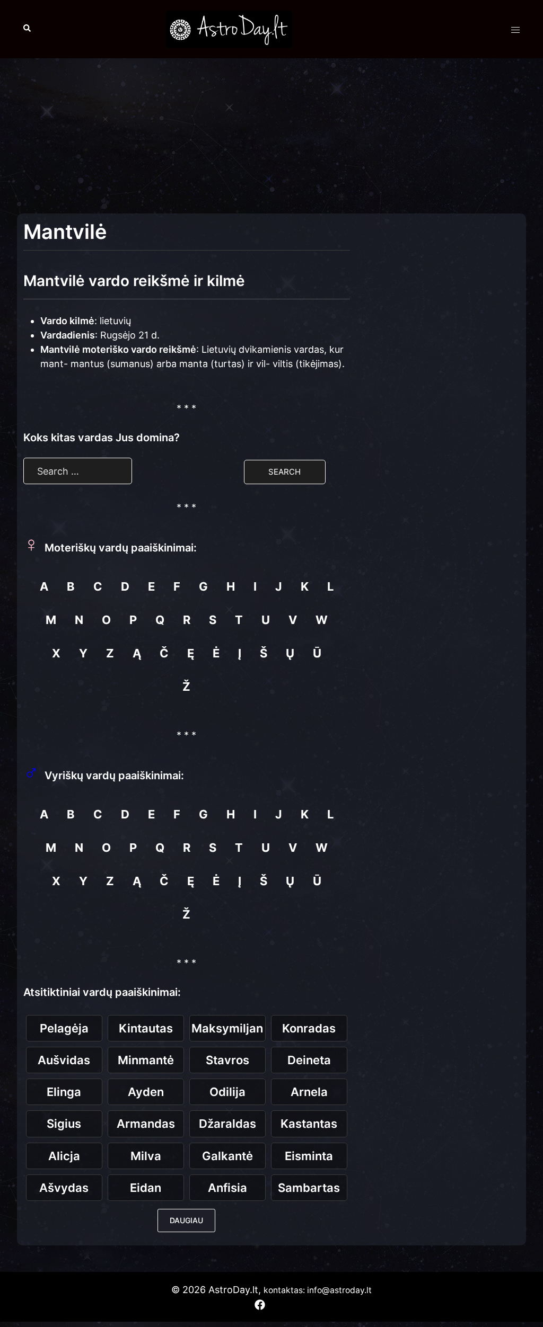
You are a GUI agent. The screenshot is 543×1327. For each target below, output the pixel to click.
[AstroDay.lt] (229, 28)
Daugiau (186, 1220)
